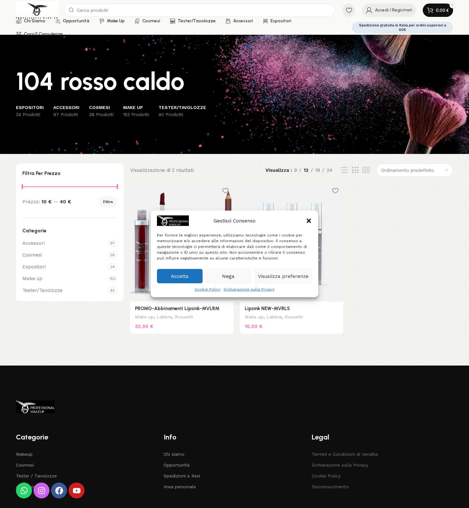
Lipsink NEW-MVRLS (267, 308)
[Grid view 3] (355, 170)
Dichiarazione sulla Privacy (249, 289)
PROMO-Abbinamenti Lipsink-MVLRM (177, 308)
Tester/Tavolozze (42, 290)
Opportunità (177, 465)
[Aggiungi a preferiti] (226, 190)
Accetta (180, 276)
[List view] (344, 170)
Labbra (164, 316)
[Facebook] (59, 490)
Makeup (24, 454)
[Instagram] (41, 490)
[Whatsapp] (24, 490)
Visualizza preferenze (283, 276)
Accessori (33, 243)
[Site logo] (36, 10)
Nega (228, 276)
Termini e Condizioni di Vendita (345, 454)
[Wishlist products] (349, 10)
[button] (309, 220)
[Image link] (35, 407)
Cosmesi (32, 255)
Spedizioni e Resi (182, 475)
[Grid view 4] (366, 170)
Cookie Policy (207, 289)
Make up (32, 278)
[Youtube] (77, 490)
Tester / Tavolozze (36, 475)
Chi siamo (174, 454)
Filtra (108, 202)
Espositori (34, 267)
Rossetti (184, 316)
